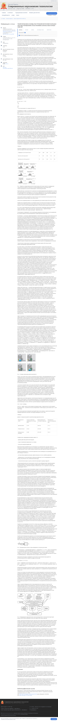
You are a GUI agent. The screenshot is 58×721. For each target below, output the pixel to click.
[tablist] (37, 30)
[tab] (20, 30)
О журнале (10, 12)
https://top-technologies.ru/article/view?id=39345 (28, 694)
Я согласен (54, 719)
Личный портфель (52, 13)
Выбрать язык (54, 0)
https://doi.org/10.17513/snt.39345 (8, 34)
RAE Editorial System (24, 714)
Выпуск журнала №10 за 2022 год (20, 18)
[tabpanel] (37, 34)
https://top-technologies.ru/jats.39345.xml (8, 68)
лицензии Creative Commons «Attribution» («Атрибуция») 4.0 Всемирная (26, 713)
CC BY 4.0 (6, 63)
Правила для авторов (34, 12)
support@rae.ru (17, 708)
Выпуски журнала (9, 18)
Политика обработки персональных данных (8, 715)
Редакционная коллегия (21, 12)
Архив (13, 15)
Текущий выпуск (6, 15)
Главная (4, 12)
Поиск (17, 15)
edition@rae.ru (24, 709)
